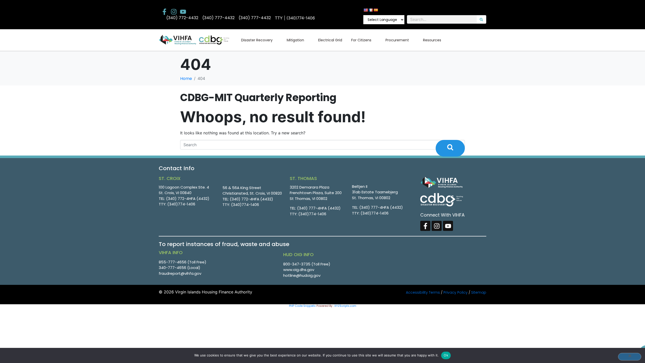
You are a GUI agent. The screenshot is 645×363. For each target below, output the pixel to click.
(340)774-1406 (181, 204)
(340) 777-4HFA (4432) (319, 208)
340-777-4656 (172, 267)
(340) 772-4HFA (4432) (187, 198)
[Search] (481, 19)
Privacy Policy (455, 292)
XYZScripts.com (345, 306)
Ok (446, 355)
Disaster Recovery (257, 40)
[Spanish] (375, 10)
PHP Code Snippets (302, 306)
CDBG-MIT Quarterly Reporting (258, 97)
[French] (370, 10)
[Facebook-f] (164, 12)
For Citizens (361, 40)
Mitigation (295, 40)
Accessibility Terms (423, 292)
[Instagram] (174, 12)
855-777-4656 (172, 262)
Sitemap (478, 292)
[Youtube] (183, 12)
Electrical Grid (330, 40)
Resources (432, 40)
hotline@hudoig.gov (301, 275)
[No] (629, 356)
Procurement (397, 40)
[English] (365, 10)
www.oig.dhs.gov (298, 269)
